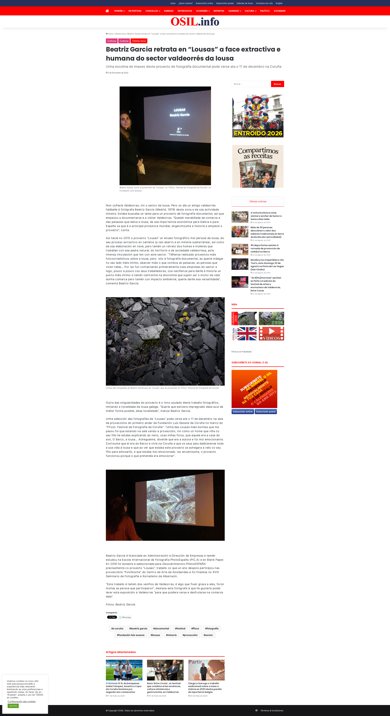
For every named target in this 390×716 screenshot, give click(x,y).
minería (172, 635)
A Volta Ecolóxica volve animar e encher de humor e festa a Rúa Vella (266, 216)
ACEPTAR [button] (13, 706)
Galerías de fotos (245, 3)
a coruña (118, 628)
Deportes (219, 11)
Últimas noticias (257, 201)
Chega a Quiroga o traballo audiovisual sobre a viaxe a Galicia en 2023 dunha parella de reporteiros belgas (205, 688)
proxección (191, 635)
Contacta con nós (264, 3)
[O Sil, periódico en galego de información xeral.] (195, 21)
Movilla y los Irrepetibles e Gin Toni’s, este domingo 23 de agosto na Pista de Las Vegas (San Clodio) (267, 264)
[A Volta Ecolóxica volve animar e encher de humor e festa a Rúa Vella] (240, 217)
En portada (135, 11)
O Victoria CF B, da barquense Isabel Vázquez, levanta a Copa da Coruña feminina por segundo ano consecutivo (123, 688)
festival (181, 628)
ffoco (196, 628)
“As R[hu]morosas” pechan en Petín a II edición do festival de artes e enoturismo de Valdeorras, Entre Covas (266, 284)
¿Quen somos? (186, 3)
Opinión (118, 11)
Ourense (169, 11)
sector (209, 635)
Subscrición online (204, 3)
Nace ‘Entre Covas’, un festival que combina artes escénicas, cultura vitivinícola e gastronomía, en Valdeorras (164, 688)
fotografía (212, 628)
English (279, 3)
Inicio (173, 3)
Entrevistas (185, 11)
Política (265, 11)
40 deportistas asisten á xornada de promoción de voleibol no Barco (265, 248)
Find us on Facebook (242, 351)
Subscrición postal (225, 3)
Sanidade (234, 11)
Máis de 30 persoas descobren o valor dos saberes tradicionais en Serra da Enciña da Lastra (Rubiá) (267, 232)
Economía (202, 11)
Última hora (120, 33)
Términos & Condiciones (272, 710)
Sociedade (279, 11)
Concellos (152, 11)
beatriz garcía (139, 628)
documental (162, 628)
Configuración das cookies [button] (22, 701)
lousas (156, 635)
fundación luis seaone (132, 635)
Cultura (249, 11)
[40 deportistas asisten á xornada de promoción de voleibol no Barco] (240, 249)
